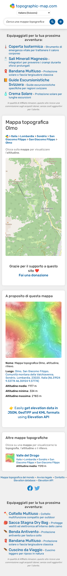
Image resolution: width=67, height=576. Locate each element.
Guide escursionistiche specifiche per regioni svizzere (32, 86)
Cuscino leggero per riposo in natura (32, 552)
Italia (19, 459)
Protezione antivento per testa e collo (32, 533)
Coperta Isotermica (26, 46)
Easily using (33, 412)
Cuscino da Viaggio (25, 549)
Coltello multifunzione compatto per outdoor (32, 515)
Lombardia (30, 459)
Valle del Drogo (27, 455)
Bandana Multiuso (25, 71)
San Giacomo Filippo (48, 462)
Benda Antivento (24, 531)
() (33, 376)
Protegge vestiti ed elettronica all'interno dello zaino (36, 524)
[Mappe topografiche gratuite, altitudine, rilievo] (7, 136)
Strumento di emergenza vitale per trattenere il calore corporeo (35, 50)
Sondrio (43, 459)
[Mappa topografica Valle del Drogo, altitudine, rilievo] (10, 460)
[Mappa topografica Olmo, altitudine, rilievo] (33, 330)
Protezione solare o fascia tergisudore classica (33, 73)
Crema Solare (20, 93)
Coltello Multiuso (23, 513)
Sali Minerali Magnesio (28, 58)
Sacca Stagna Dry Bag (28, 522)
